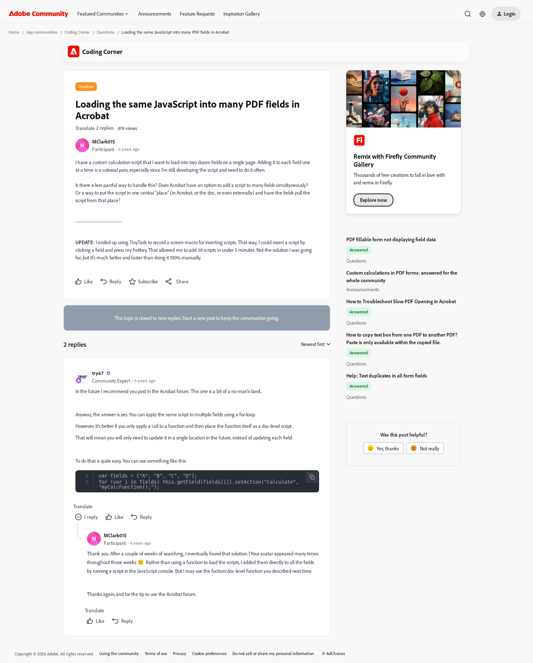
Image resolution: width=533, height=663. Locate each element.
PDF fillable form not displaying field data (391, 239)
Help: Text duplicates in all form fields (386, 375)
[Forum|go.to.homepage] (39, 14)
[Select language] (482, 14)
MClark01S (103, 141)
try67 (97, 373)
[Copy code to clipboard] (312, 477)
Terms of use (156, 653)
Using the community (119, 653)
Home (14, 32)
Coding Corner (77, 32)
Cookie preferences (209, 653)
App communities (42, 32)
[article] (196, 446)
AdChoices (335, 653)
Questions (106, 32)
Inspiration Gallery (241, 14)
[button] (506, 14)
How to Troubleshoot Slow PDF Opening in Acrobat (401, 301)
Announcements (154, 14)
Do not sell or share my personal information (273, 653)
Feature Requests (197, 14)
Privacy (179, 653)
